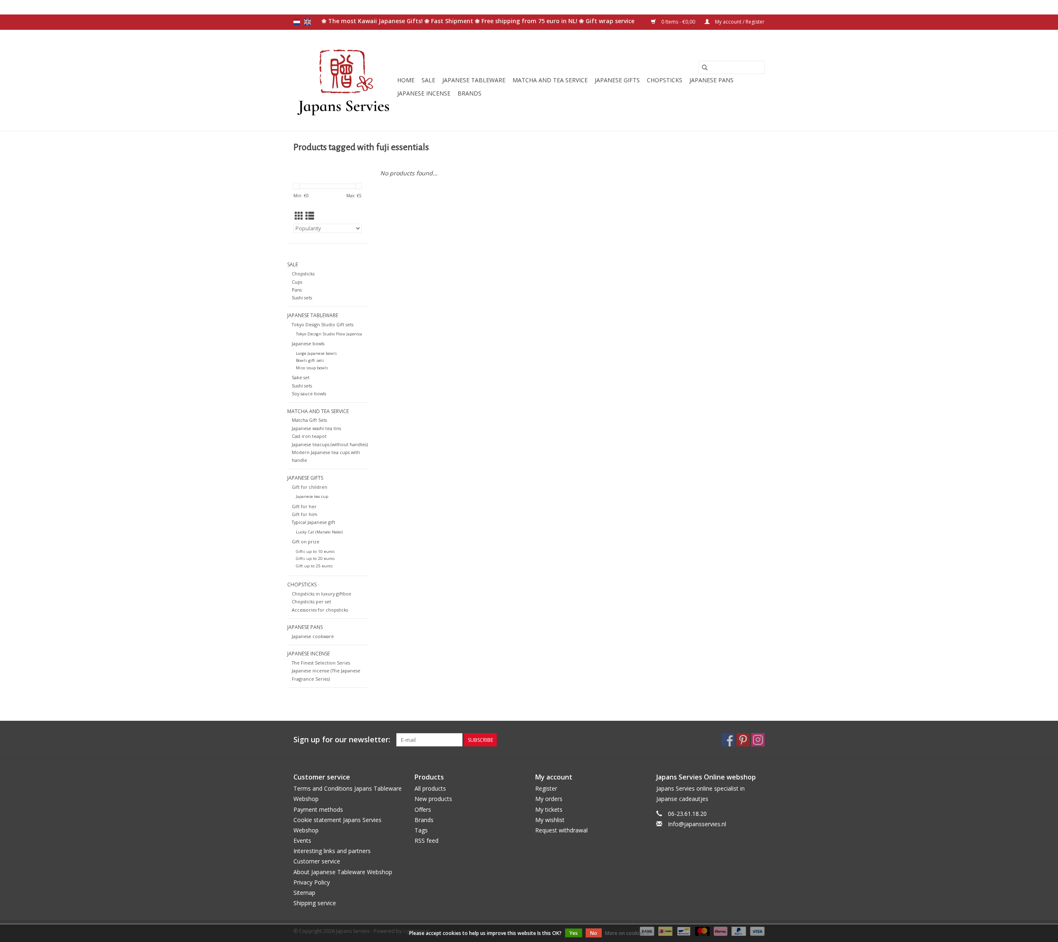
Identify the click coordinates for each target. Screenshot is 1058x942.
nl (296, 22)
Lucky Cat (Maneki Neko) (319, 532)
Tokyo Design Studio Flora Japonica (329, 334)
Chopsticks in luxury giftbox (321, 594)
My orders (548, 799)
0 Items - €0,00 (678, 21)
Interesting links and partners (332, 851)
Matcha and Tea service (550, 80)
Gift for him (304, 514)
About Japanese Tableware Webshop (342, 872)
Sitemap (304, 893)
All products (430, 788)
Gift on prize (305, 541)
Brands (469, 93)
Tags (421, 830)
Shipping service (314, 903)
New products (433, 799)
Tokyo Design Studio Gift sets (322, 324)
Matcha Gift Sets (309, 420)
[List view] (309, 216)
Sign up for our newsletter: (341, 739)
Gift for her (304, 506)
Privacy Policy (311, 882)
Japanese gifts (617, 80)
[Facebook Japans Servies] (728, 739)
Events (302, 840)
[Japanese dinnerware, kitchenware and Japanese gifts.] (344, 80)
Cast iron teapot (309, 436)
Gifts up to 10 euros (315, 551)
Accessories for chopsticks (320, 610)
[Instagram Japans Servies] (758, 739)
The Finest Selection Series (321, 663)
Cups (297, 282)
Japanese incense (423, 93)
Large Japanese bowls (316, 353)
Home (406, 80)
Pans (297, 290)
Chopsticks (664, 80)
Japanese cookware (313, 636)
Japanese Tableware (473, 80)
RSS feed (426, 840)
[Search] (704, 67)
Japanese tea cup (312, 496)
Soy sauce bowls (309, 393)
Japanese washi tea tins (316, 428)
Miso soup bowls (312, 368)
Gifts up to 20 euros (315, 558)
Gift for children (309, 487)
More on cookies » (627, 933)
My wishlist (550, 820)
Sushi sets (302, 297)
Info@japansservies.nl (697, 824)
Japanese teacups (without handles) (330, 444)
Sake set (301, 377)
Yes (574, 933)
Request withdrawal (561, 830)
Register (546, 788)
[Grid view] (299, 216)
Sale (428, 80)
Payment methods (318, 809)
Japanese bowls (308, 343)
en (307, 22)
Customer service (316, 861)
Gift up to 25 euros (314, 566)
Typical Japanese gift (313, 522)
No (593, 933)
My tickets (548, 809)
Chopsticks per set (311, 601)
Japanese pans (711, 80)
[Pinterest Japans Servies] (743, 739)
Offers (423, 809)
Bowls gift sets (310, 360)
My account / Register (739, 21)
